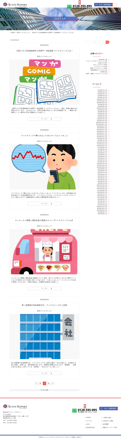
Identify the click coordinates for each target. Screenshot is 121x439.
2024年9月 (100, 126)
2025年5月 (101, 111)
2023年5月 (101, 154)
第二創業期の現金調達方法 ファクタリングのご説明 (44, 305)
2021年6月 (100, 196)
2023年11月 (101, 144)
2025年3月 (101, 115)
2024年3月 (100, 136)
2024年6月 (100, 131)
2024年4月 (100, 135)
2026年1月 (101, 97)
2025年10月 (101, 102)
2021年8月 (100, 192)
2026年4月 (101, 92)
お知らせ (101, 63)
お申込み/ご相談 (108, 421)
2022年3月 (101, 179)
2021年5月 (101, 197)
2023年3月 (101, 158)
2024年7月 (100, 129)
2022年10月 (101, 167)
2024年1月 (101, 140)
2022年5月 (101, 176)
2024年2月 (100, 138)
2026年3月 (101, 94)
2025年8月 (101, 106)
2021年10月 (101, 188)
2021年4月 (101, 199)
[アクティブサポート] (15, 4)
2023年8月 (101, 149)
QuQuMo (102, 59)
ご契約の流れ (107, 417)
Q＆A (88, 424)
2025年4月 (101, 113)
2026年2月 (101, 95)
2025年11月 (101, 101)
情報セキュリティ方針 (110, 427)
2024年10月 (100, 124)
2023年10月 (101, 145)
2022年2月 (101, 181)
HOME (13, 32)
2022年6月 (101, 174)
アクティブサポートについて (95, 61)
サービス (89, 421)
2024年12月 (101, 120)
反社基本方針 (90, 427)
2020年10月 (101, 210)
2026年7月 (101, 90)
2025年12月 (101, 99)
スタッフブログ (98, 64)
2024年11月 (100, 122)
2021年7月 (101, 194)
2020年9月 (101, 212)
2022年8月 (101, 170)
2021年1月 (101, 205)
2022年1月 (101, 183)
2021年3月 (101, 201)
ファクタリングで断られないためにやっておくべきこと (44, 136)
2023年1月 (101, 162)
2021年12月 (101, 185)
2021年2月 (101, 203)
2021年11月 (101, 187)
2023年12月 (101, 142)
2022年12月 (101, 163)
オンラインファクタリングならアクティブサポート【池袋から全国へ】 (62, 437)
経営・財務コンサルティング (95, 73)
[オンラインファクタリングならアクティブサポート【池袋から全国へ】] (15, 406)
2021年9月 (101, 190)
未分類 (102, 72)
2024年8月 (100, 128)
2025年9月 (101, 104)
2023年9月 (101, 147)
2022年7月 (101, 172)
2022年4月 (101, 178)
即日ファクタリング (23, 32)
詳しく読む (44, 118)
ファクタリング (99, 66)
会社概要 (106, 424)
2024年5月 (100, 133)
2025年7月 (100, 108)
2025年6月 (101, 110)
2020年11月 (101, 208)
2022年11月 (101, 165)
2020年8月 (101, 213)
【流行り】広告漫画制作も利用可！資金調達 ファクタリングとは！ (44, 51)
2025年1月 (100, 119)
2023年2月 (101, 160)
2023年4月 (101, 156)
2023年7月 (101, 151)
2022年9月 (101, 169)
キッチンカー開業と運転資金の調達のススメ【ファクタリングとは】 (44, 220)
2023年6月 (101, 153)
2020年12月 (101, 206)
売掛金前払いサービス (98, 70)
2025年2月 (101, 117)
